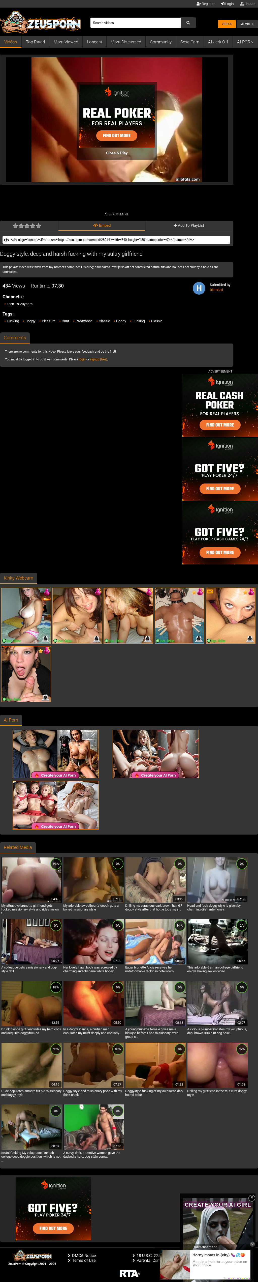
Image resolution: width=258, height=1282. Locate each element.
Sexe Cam (189, 41)
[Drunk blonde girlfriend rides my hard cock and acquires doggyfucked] (31, 1025)
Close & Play (117, 153)
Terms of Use (83, 1260)
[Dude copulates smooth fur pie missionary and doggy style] (31, 1087)
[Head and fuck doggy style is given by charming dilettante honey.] (217, 902)
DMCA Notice (84, 1255)
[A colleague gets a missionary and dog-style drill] (31, 963)
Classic (104, 321)
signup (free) (98, 359)
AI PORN (245, 41)
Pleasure (48, 321)
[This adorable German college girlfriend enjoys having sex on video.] (217, 963)
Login (229, 4)
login (82, 359)
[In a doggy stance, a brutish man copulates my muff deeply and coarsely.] (93, 1025)
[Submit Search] (188, 22)
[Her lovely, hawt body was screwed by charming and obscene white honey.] (93, 963)
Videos (227, 24)
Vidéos (10, 41)
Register (208, 4)
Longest (94, 41)
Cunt (65, 321)
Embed (104, 225)
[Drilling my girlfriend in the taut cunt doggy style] (217, 1087)
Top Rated (35, 41)
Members (247, 24)
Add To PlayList (190, 225)
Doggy (30, 321)
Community (161, 41)
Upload (249, 4)
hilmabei (216, 290)
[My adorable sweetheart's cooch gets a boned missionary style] (93, 902)
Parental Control (151, 1260)
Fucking (13, 321)
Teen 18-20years (20, 304)
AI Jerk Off (218, 41)
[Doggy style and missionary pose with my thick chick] (93, 1087)
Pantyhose (84, 321)
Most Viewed (66, 41)
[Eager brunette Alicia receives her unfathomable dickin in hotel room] (155, 963)
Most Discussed (126, 41)
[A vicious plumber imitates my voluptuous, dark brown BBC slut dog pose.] (217, 1025)
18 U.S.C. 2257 (150, 1255)
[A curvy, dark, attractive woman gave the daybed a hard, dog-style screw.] (93, 1149)
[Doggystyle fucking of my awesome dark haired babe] (155, 1087)
